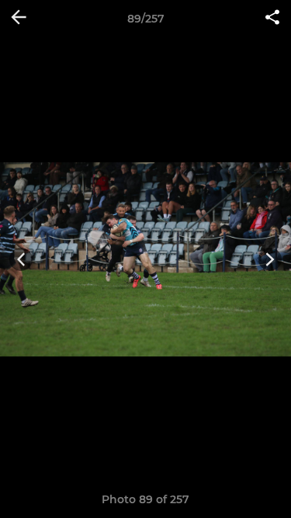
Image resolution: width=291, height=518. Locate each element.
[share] (272, 19)
